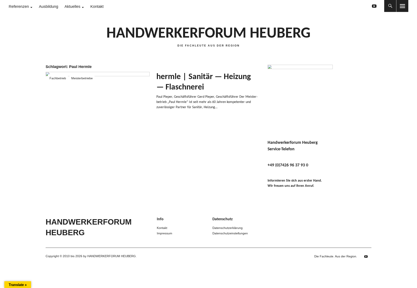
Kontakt (97, 6)
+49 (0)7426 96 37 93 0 (288, 165)
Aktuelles (72, 6)
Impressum (164, 233)
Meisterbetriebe (82, 78)
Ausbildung (48, 6)
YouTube (374, 6)
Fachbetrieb (58, 78)
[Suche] (390, 6)
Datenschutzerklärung (227, 228)
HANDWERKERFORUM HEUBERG (208, 33)
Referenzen (19, 6)
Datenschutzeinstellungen (230, 233)
